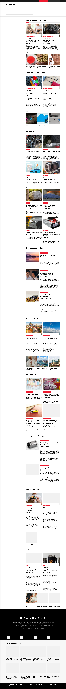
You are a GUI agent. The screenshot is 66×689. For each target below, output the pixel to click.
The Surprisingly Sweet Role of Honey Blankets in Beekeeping (50, 570)
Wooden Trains (47, 509)
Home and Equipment (42, 8)
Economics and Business (44, 292)
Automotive (49, 8)
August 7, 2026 (9, 658)
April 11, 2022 (46, 237)
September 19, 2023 (47, 208)
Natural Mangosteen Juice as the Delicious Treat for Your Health (31, 67)
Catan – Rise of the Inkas (30, 544)
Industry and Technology (31, 8)
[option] (33, 624)
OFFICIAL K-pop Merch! (32, 394)
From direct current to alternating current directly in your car (51, 234)
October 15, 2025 (47, 154)
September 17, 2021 (47, 397)
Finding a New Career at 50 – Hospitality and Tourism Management (47, 275)
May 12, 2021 (29, 425)
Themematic (8, 685)
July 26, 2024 (46, 181)
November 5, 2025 (23, 658)
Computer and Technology (19, 8)
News (10, 8)
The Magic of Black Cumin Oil (33, 618)
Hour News (12, 4)
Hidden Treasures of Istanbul (42, 368)
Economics (56, 8)
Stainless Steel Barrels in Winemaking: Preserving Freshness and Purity (25, 677)
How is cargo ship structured (47, 468)
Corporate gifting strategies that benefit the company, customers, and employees (33, 422)
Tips (26, 565)
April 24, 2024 (29, 208)
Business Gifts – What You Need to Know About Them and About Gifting (50, 422)
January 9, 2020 (46, 507)
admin (48, 258)
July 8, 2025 (46, 567)
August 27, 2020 (46, 425)
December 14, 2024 (29, 337)
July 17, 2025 (29, 567)
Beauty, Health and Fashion (30, 36)
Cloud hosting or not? (41, 125)
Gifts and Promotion (29, 418)
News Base (29, 684)
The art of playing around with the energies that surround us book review (54, 606)
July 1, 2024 (50, 658)
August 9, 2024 (36, 658)
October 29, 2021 (29, 507)
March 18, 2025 (29, 181)
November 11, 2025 (47, 38)
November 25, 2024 (47, 337)
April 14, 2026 (29, 154)
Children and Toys (29, 505)
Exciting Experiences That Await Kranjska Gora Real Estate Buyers (11, 677)
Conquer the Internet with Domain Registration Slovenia (32, 93)
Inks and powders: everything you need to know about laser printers (54, 126)
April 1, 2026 (29, 38)
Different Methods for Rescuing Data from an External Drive (49, 93)
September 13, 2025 (30, 90)
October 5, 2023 (46, 90)
